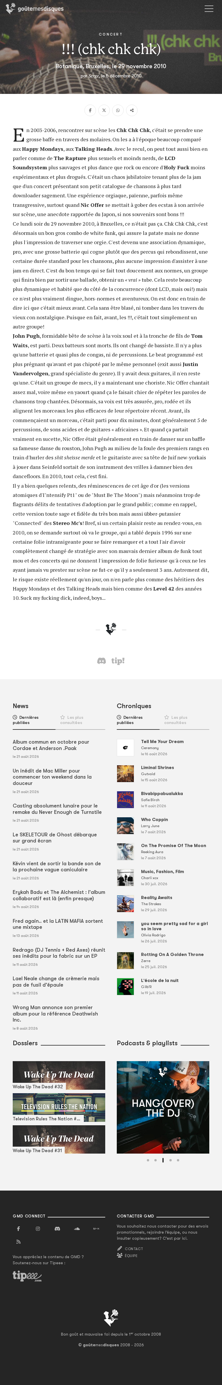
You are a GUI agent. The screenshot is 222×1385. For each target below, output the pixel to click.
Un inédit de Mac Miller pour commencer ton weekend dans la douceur (52, 777)
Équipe (131, 1256)
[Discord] (57, 1229)
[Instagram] (38, 1229)
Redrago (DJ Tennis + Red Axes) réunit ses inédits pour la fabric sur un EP (59, 953)
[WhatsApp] (118, 110)
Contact (134, 1249)
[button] (148, 1160)
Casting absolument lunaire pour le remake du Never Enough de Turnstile (57, 809)
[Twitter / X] (104, 110)
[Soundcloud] (77, 1229)
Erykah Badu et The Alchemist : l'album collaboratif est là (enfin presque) (59, 895)
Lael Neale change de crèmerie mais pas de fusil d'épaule (56, 982)
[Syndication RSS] (18, 1242)
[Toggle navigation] (209, 8)
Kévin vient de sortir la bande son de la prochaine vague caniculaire (57, 867)
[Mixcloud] (96, 1229)
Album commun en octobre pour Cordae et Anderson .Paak (51, 745)
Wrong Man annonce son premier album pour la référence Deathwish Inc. (55, 1014)
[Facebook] (90, 110)
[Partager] (132, 110)
